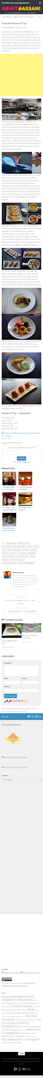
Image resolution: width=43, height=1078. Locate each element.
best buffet (19, 1003)
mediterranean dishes (8, 556)
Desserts (24, 1010)
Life (18, 1016)
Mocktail (32, 556)
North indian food (29, 1020)
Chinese (38, 1003)
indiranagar (5, 1016)
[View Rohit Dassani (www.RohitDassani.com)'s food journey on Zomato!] (14, 757)
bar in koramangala (19, 546)
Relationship (22, 1030)
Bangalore (7, 996)
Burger (34, 1003)
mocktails (5, 560)
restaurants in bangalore (9, 563)
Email (24, 678)
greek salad (13, 553)
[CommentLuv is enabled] (17, 702)
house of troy (22, 553)
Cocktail (29, 546)
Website (7, 687)
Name (6, 678)
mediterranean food (22, 556)
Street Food (34, 1036)
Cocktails (36, 546)
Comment (8, 663)
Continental (7, 17)
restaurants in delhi (27, 1033)
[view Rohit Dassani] (14, 767)
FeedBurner (26, 462)
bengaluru (11, 1003)
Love (24, 1016)
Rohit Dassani (8, 28)
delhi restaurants (13, 1010)
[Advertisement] (21, 75)
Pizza (4, 1023)
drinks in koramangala (14, 550)
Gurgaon (10, 1013)
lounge (21, 1016)
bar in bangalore (7, 546)
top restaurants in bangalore (26, 563)
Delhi (33, 1007)
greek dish (33, 550)
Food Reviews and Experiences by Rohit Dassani (16, 2)
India (36, 1013)
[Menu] (40, 3)
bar (33, 1000)
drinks (4, 550)
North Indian (19, 1020)
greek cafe (25, 550)
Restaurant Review (27, 17)
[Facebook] (29, 716)
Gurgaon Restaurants (24, 1012)
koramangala (31, 553)
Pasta (38, 1019)
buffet (29, 1003)
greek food (5, 553)
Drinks (15, 17)
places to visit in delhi (25, 1026)
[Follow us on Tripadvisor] (36, 716)
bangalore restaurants (23, 543)
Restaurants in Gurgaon (13, 1036)
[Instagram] (32, 716)
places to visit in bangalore (17, 560)
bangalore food (11, 543)
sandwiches (27, 1036)
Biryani (24, 1003)
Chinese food (5, 1007)
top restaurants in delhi (12, 1042)
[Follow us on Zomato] (40, 716)
